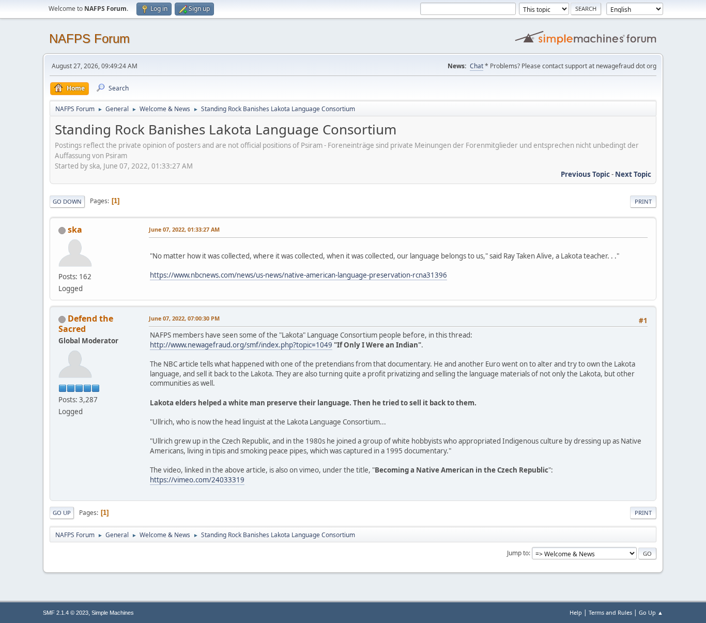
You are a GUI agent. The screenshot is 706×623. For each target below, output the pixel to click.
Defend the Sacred (85, 324)
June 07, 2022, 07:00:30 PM (184, 318)
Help (576, 612)
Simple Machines (112, 613)
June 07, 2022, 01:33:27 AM (184, 229)
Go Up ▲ (651, 612)
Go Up (62, 512)
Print (643, 201)
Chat (476, 66)
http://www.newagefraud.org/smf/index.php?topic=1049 (241, 345)
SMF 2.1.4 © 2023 (65, 613)
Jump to (518, 553)
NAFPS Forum (89, 38)
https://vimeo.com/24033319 (197, 479)
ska (75, 229)
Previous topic (585, 174)
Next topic (633, 174)
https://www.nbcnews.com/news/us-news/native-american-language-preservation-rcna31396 (298, 275)
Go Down (67, 201)
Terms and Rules (610, 612)
